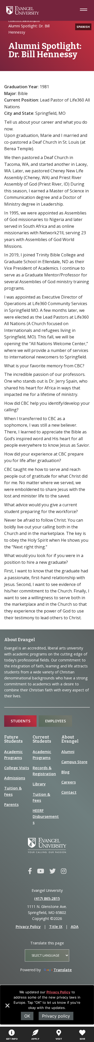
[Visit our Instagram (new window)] (63, 871)
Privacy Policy (58, 992)
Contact (69, 792)
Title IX (55, 926)
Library (39, 783)
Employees (55, 720)
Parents (11, 804)
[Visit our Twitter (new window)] (52, 871)
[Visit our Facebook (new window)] (30, 871)
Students (20, 720)
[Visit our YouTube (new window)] (40, 871)
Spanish (83, 27)
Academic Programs (13, 754)
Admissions (14, 777)
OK (27, 1016)
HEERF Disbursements (46, 816)
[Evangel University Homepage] (22, 13)
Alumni (67, 751)
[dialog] (47, 1005)
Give (82, 1038)
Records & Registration (44, 770)
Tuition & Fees (13, 791)
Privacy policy (56, 1016)
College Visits (16, 767)
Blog (65, 771)
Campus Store (74, 761)
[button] (7, 1007)
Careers (68, 782)
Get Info (12, 1038)
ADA (75, 926)
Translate (63, 970)
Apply (35, 1038)
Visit (59, 1038)
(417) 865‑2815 (47, 898)
